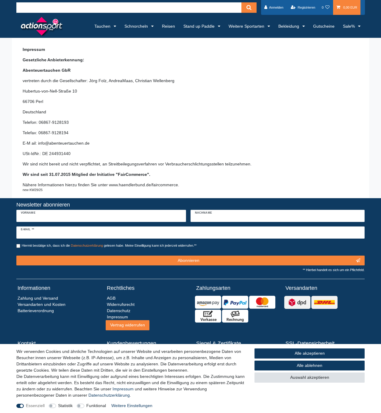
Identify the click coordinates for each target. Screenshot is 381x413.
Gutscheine (324, 26)
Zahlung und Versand (38, 298)
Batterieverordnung (36, 310)
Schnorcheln (136, 26)
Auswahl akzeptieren (309, 377)
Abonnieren (188, 260)
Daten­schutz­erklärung (109, 395)
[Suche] (249, 7)
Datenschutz (118, 310)
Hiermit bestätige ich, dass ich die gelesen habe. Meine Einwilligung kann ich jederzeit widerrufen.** (109, 245)
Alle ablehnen (309, 365)
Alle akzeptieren (310, 353)
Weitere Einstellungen (131, 405)
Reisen (168, 26)
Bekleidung (289, 26)
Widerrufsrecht (121, 304)
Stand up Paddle (199, 26)
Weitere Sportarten (247, 26)
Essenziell (35, 405)
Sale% (349, 26)
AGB (111, 298)
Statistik (65, 405)
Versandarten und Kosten (41, 304)
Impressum (123, 389)
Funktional (96, 405)
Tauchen (103, 26)
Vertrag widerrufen (127, 325)
